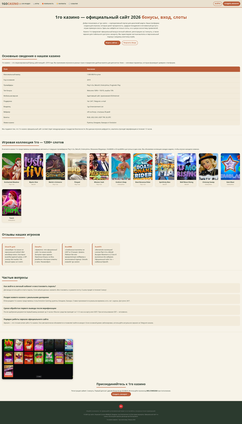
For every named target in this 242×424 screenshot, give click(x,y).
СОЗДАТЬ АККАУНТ (231, 4)
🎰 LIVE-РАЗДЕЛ (24, 4)
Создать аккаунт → (121, 394)
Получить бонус (129, 43)
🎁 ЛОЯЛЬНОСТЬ (48, 4)
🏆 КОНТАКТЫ (61, 4)
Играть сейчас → (112, 43)
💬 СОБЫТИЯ (73, 4)
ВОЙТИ (217, 4)
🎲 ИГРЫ (36, 4)
